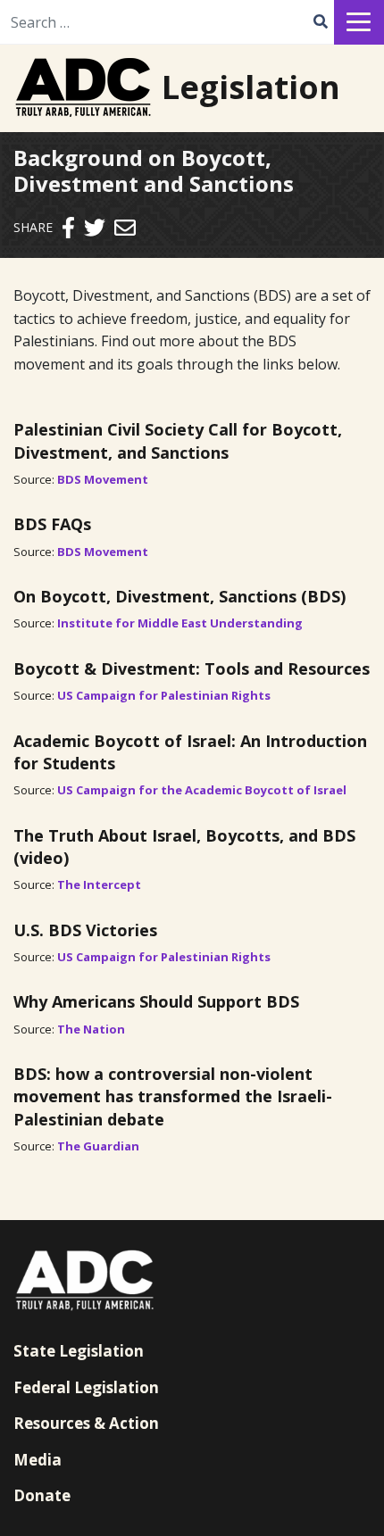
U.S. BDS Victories (85, 930)
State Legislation (78, 1351)
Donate (42, 1495)
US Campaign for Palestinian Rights (164, 695)
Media (37, 1459)
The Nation (91, 1029)
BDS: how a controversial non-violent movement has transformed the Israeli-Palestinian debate (172, 1096)
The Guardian (98, 1146)
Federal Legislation (86, 1387)
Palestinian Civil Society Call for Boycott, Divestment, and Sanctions (177, 440)
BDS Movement (102, 479)
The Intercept (99, 884)
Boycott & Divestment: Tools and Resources (191, 668)
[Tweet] (94, 227)
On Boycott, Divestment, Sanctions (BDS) (179, 596)
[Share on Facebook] (68, 227)
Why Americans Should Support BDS (156, 1001)
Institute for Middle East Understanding (180, 623)
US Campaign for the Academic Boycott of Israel (201, 790)
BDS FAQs (52, 524)
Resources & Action (86, 1423)
